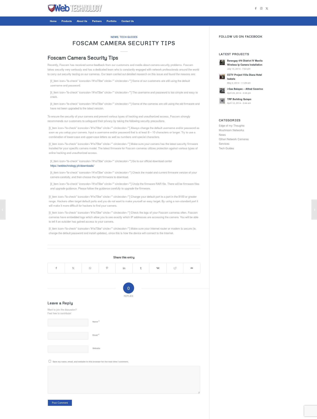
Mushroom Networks (231, 130)
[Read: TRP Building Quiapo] (222, 101)
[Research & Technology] (3, 210)
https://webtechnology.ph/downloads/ (72, 165)
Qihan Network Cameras (234, 139)
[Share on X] (73, 268)
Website (96, 348)
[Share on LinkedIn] (124, 268)
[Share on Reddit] (175, 268)
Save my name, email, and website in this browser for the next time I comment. (91, 361)
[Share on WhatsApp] (90, 268)
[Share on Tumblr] (141, 268)
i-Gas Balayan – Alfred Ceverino (245, 89)
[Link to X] (266, 8)
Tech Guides (128, 36)
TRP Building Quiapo (239, 99)
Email (95, 335)
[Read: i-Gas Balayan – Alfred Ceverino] (222, 90)
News (114, 36)
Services (224, 143)
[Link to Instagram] (261, 8)
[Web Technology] (75, 12)
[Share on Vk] (158, 268)
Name (95, 321)
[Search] (267, 21)
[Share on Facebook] (56, 268)
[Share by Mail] (191, 268)
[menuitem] (53, 21)
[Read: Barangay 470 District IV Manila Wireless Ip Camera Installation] (222, 62)
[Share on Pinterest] (107, 268)
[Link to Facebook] (255, 8)
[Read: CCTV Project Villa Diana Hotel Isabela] (222, 76)
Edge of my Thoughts (232, 125)
